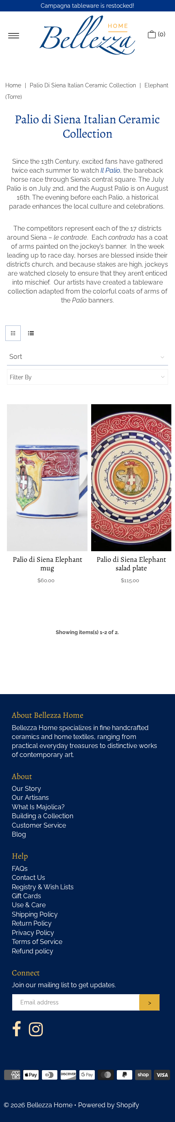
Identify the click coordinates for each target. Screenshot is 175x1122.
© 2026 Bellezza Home (38, 1105)
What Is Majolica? (38, 807)
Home (13, 85)
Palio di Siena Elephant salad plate (131, 563)
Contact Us (28, 878)
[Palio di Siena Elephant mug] (47, 477)
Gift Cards (26, 896)
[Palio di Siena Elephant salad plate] (131, 477)
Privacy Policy (33, 933)
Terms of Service (37, 942)
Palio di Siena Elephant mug (47, 563)
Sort (15, 357)
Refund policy (32, 951)
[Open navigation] (13, 35)
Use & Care (29, 905)
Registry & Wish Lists (43, 887)
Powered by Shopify (108, 1105)
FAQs (20, 869)
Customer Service (39, 825)
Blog (19, 834)
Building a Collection (42, 816)
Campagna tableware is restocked (87, 5)
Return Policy (32, 923)
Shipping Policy (35, 914)
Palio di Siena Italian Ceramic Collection (83, 85)
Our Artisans (30, 797)
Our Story (26, 789)
